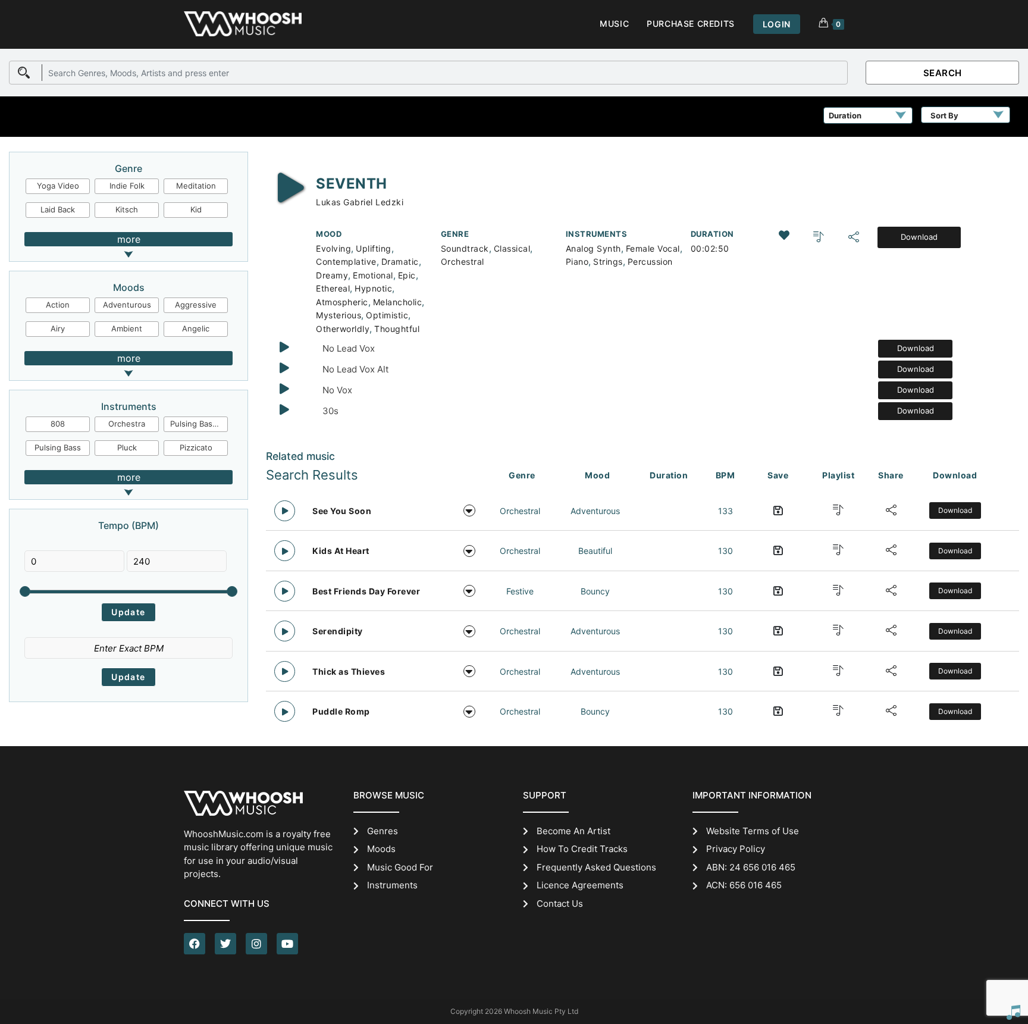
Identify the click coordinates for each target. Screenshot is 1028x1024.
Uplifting (373, 248)
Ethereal (333, 288)
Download (919, 237)
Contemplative (346, 261)
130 (725, 551)
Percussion (650, 261)
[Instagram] (256, 943)
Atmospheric (342, 302)
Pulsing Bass (58, 447)
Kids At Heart (340, 551)
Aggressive (196, 304)
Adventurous (127, 304)
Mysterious (338, 315)
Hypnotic (373, 288)
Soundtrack (465, 248)
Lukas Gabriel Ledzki (359, 202)
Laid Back (57, 209)
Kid (196, 209)
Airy (58, 328)
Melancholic (397, 302)
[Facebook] (194, 943)
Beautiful (595, 551)
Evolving (333, 248)
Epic (407, 275)
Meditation (196, 185)
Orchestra (126, 423)
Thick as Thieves (348, 671)
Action (58, 304)
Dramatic (400, 261)
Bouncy (595, 591)
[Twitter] (225, 943)
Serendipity (337, 631)
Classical (512, 248)
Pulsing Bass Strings (199, 423)
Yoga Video (58, 185)
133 (725, 511)
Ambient (126, 328)
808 (58, 423)
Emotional (373, 275)
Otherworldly (342, 329)
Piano (577, 261)
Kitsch (126, 209)
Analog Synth (593, 248)
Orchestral (462, 261)
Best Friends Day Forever (366, 591)
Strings (608, 261)
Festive (520, 591)
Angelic (195, 328)
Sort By (944, 115)
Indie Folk (127, 185)
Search (942, 73)
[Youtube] (287, 943)
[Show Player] (1013, 1012)
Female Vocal (653, 248)
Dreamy (332, 275)
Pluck (127, 447)
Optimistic (387, 315)
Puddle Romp (341, 711)
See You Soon (341, 511)
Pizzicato (196, 447)
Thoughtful (396, 329)
